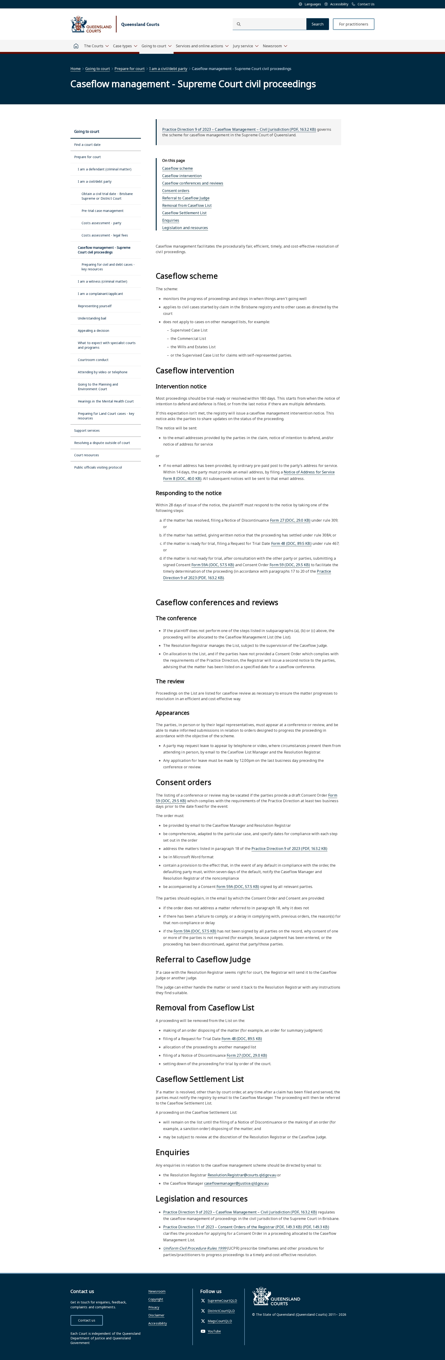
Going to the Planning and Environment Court (98, 386)
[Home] (76, 46)
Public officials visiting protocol (98, 467)
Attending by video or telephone (102, 372)
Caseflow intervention (182, 175)
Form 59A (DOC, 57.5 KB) (212, 564)
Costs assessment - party (101, 223)
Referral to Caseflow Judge (186, 198)
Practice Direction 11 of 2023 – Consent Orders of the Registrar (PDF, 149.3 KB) (246, 1226)
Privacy (153, 1307)
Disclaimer (156, 1315)
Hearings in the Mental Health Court (106, 401)
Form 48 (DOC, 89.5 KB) (291, 543)
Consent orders (175, 190)
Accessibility (157, 1323)
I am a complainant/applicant (100, 293)
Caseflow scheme (177, 168)
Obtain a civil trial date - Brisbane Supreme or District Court (107, 196)
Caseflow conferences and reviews (192, 183)
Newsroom (156, 1291)
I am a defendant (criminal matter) (104, 169)
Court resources (86, 455)
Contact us (86, 1320)
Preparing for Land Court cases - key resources (106, 415)
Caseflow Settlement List (184, 212)
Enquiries (170, 220)
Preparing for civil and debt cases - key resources (108, 266)
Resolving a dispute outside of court (102, 443)
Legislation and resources (185, 227)
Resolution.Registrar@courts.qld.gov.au (242, 1175)
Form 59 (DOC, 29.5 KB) (290, 564)
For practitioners (353, 24)
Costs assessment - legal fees (105, 235)
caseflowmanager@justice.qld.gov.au (236, 1183)
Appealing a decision (93, 330)
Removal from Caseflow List (187, 205)
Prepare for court (129, 68)
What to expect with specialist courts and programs (107, 345)
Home (75, 68)
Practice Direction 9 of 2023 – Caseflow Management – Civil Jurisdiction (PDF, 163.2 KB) (239, 129)
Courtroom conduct (93, 360)
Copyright (155, 1299)
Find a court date (87, 144)
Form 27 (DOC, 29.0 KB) (290, 520)
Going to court (97, 68)
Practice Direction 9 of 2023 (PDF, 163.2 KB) (289, 848)
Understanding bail (92, 318)
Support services (87, 430)
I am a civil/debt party (168, 68)
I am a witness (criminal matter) (102, 281)
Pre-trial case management (103, 210)
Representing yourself (94, 306)
